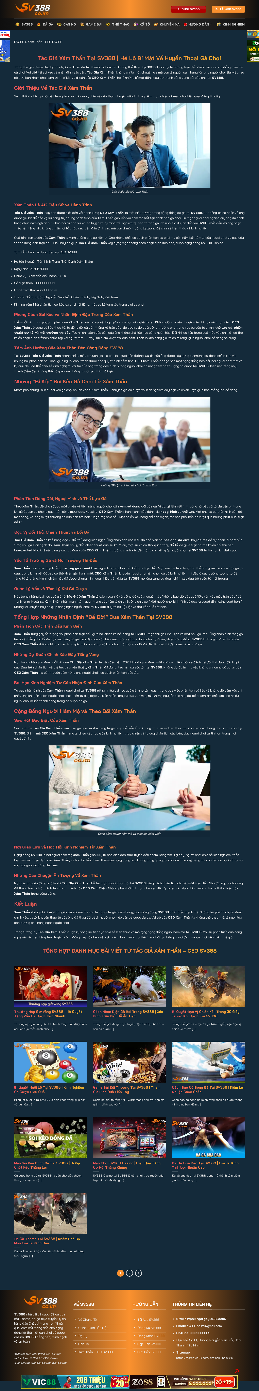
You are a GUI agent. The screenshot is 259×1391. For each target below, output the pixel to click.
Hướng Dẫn (198, 24)
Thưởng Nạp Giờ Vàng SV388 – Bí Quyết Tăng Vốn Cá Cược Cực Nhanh (48, 1013)
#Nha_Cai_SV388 (49, 1353)
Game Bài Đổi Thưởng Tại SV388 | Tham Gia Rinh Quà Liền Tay (126, 1089)
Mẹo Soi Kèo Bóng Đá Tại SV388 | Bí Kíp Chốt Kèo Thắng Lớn (47, 1165)
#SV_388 (31, 1353)
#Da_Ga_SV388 (40, 1362)
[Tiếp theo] (138, 1273)
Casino (69, 24)
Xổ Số (145, 24)
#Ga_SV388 (58, 1362)
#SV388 (19, 1353)
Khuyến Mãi (170, 24)
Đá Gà (48, 24)
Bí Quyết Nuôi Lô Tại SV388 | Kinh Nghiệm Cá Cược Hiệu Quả (49, 1089)
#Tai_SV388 (22, 1362)
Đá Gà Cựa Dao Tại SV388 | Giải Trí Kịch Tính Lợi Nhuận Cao (205, 1165)
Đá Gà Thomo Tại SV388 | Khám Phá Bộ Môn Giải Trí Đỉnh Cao (47, 1241)
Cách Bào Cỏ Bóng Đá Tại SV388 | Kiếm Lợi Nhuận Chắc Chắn (208, 1089)
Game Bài (94, 24)
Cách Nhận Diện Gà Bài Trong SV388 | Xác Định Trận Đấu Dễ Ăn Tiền (128, 1013)
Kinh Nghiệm (234, 24)
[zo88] (184, 1382)
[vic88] (75, 1382)
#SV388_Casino (48, 1358)
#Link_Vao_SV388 (26, 1358)
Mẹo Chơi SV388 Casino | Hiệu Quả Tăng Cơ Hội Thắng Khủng (126, 1165)
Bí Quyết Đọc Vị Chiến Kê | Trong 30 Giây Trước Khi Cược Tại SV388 (206, 1013)
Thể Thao (121, 24)
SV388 (27, 24)
